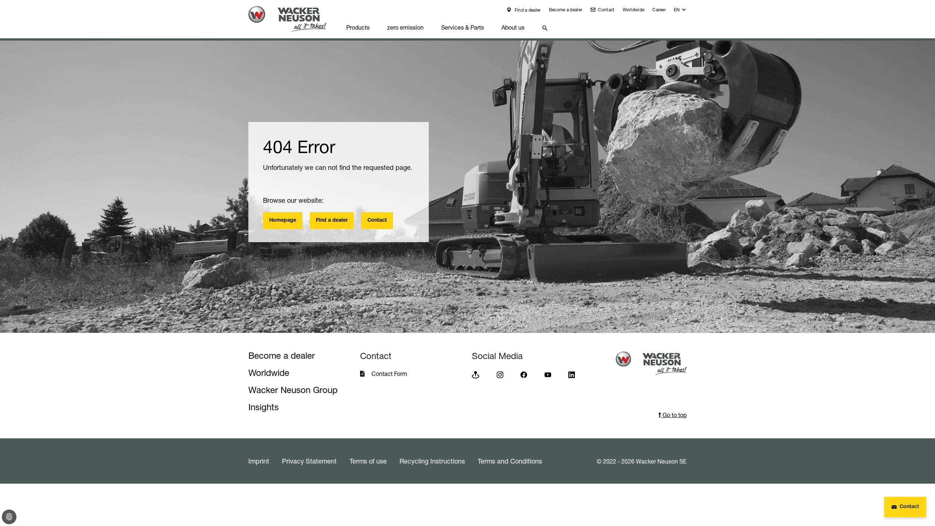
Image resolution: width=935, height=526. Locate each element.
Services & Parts (462, 27)
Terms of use (368, 461)
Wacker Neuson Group (292, 390)
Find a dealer (527, 10)
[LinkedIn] (571, 374)
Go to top (674, 415)
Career (659, 9)
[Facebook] (523, 374)
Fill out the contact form (867, 484)
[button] (680, 11)
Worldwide (634, 9)
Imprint (258, 461)
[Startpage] (292, 19)
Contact (605, 9)
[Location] (475, 374)
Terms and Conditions (510, 461)
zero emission (405, 27)
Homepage (282, 220)
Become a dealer (566, 9)
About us (512, 27)
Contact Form (389, 373)
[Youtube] (548, 374)
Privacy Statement (309, 461)
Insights (263, 407)
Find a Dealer (852, 500)
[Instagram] (500, 374)
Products (358, 27)
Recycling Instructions (432, 461)
